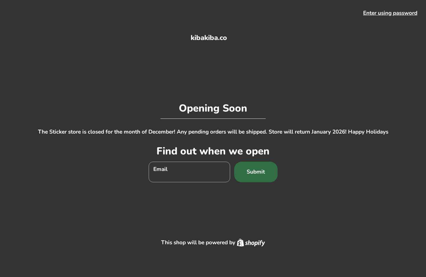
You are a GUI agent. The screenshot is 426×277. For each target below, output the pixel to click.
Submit (256, 172)
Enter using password (390, 13)
